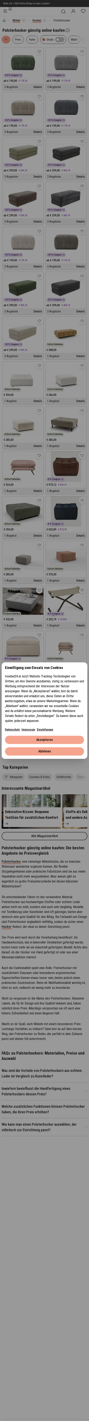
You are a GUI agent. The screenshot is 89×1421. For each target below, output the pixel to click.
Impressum (28, 729)
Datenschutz (12, 729)
